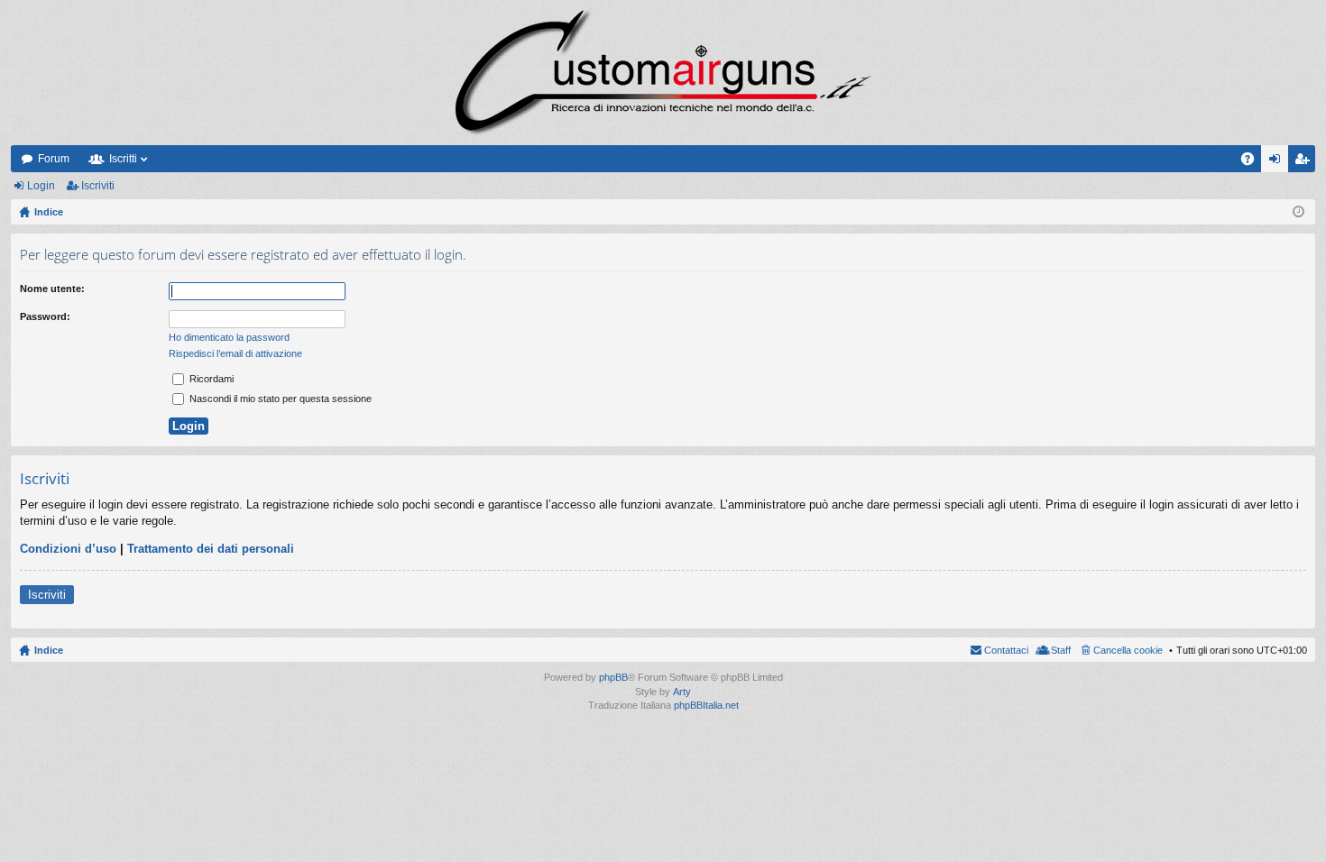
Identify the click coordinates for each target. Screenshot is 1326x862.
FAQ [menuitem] (1253, 162)
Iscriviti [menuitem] (1305, 162)
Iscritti (123, 158)
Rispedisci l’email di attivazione (235, 353)
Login (41, 185)
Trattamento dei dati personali (210, 548)
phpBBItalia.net (706, 705)
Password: (45, 316)
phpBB (613, 677)
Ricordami (210, 378)
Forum (53, 158)
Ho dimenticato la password (229, 337)
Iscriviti (98, 185)
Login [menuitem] (1278, 162)
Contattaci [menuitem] (1006, 650)
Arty (682, 691)
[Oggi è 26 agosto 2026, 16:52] (1298, 211)
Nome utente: (52, 288)
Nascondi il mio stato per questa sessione (279, 398)
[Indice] (663, 72)
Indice (48, 650)
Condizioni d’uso (68, 548)
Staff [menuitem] (1061, 650)
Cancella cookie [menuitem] (1128, 650)
